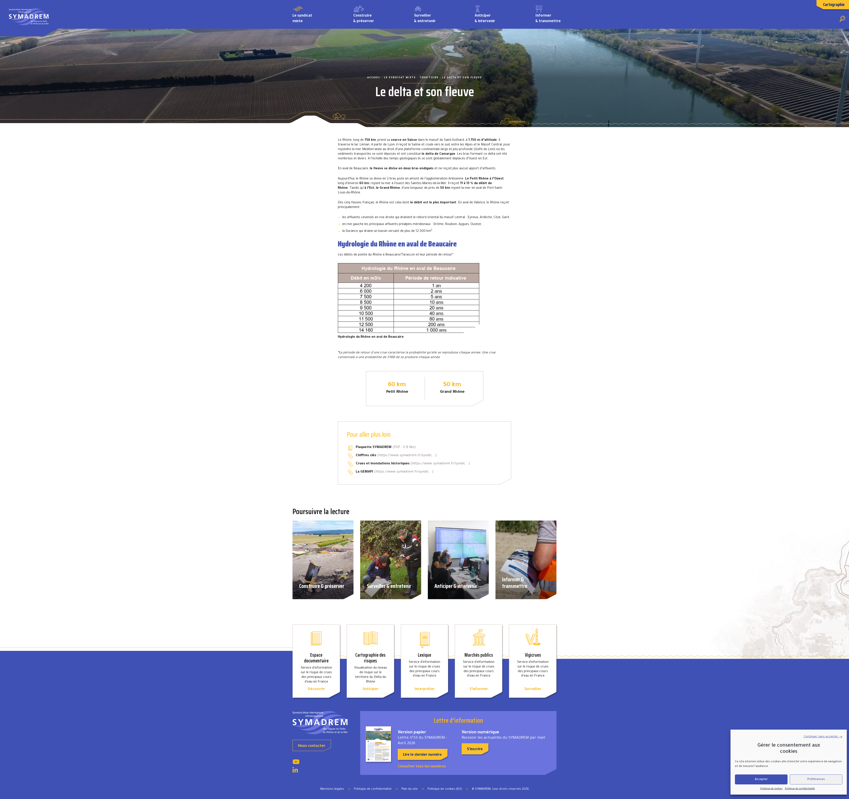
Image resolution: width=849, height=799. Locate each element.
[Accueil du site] (323, 722)
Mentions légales (332, 789)
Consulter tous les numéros (422, 767)
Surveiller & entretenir (425, 18)
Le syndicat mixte (302, 18)
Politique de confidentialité (800, 789)
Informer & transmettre (548, 18)
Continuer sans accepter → (823, 736)
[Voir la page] (296, 763)
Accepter (761, 779)
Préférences (816, 779)
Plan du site (410, 789)
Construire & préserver (363, 18)
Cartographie (834, 4)
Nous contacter (311, 746)
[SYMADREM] (29, 18)
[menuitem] (316, 18)
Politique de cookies (771, 789)
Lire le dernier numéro (422, 755)
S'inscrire (475, 749)
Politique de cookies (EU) (445, 789)
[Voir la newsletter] (378, 744)
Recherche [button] (842, 18)
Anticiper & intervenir (485, 18)
